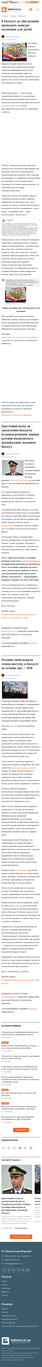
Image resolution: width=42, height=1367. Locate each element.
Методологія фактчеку (9, 1319)
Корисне (4, 1285)
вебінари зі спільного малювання (16, 415)
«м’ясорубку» (17, 906)
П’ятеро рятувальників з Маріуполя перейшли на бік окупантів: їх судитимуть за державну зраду (20, 1079)
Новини (4, 1281)
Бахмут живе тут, (9, 631)
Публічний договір (8, 1323)
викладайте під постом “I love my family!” (19, 337)
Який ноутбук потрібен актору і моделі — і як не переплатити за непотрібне (20, 1047)
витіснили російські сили (21, 768)
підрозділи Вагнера (30, 561)
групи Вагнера (21, 870)
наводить (14, 726)
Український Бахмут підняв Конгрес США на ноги (20, 981)
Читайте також (10, 1160)
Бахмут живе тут (9, 997)
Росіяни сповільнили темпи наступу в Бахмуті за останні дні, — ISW (18, 616)
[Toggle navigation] (38, 10)
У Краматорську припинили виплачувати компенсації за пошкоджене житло (19, 1033)
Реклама (4, 1295)
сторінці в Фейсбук (9, 105)
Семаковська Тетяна (12, 36)
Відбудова (5, 1292)
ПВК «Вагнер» (7, 525)
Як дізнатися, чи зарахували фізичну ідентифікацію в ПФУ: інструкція (17, 1118)
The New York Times (19, 480)
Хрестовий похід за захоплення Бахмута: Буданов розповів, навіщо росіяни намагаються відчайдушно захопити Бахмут (15, 1205)
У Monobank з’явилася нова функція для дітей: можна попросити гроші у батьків (19, 1067)
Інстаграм (32, 643)
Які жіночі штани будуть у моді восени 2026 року (18, 1094)
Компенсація (5, 1288)
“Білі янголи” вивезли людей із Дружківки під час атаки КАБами (20, 1057)
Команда (4, 1309)
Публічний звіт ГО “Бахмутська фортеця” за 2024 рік (20, 1326)
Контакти (4, 1312)
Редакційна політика (8, 1316)
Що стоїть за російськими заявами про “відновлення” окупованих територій (18, 1107)
